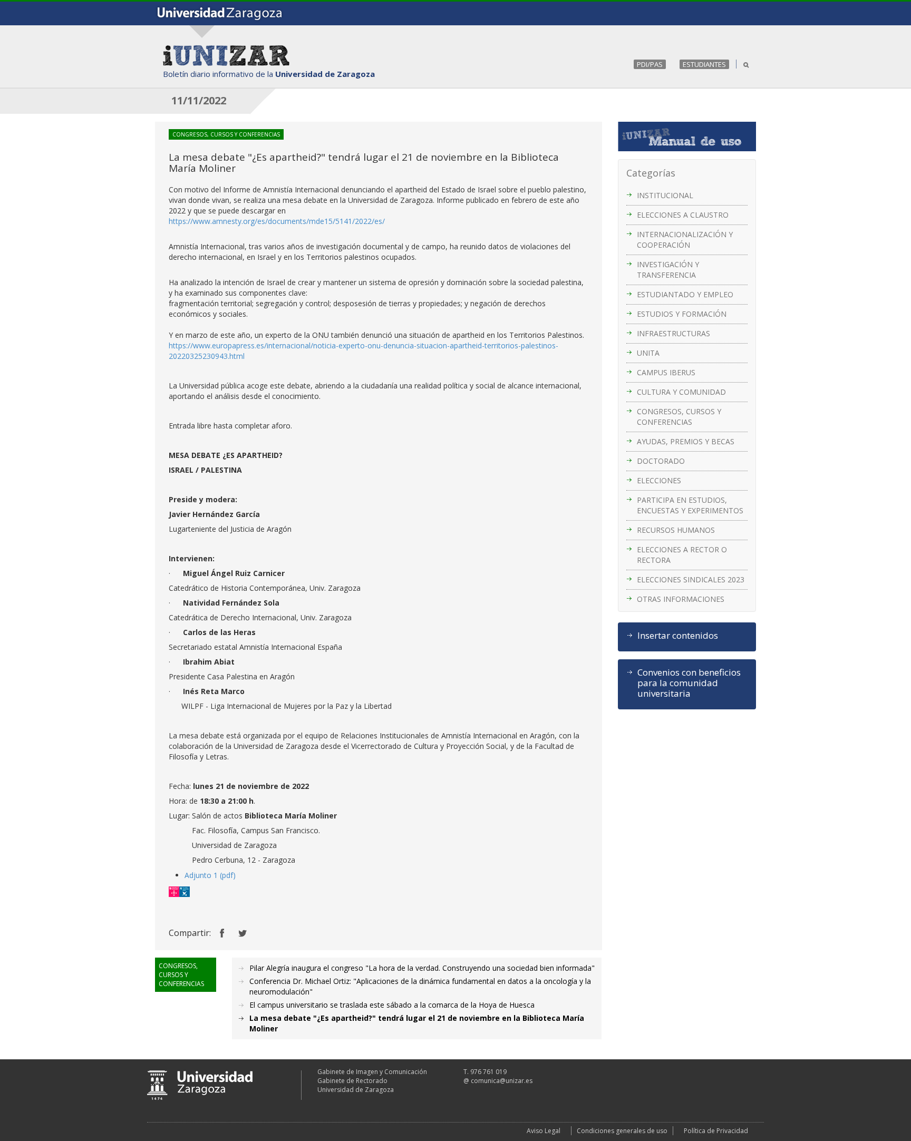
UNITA (648, 353)
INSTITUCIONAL (665, 195)
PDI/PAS (650, 64)
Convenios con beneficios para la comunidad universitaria (689, 683)
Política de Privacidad (716, 1130)
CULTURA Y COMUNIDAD (681, 392)
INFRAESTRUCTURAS (673, 333)
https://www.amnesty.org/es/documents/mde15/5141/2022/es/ (277, 221)
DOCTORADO (661, 461)
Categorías (650, 173)
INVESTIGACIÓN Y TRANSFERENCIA (668, 269)
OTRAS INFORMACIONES (680, 599)
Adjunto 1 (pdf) (210, 875)
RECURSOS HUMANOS (676, 530)
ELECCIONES (659, 480)
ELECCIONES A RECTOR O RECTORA (682, 554)
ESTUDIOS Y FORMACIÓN (681, 314)
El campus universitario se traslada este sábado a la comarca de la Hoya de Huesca (392, 1005)
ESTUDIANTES (704, 64)
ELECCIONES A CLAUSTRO (683, 215)
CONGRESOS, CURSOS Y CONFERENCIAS (679, 416)
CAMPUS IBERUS (666, 372)
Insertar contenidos (677, 635)
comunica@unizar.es (501, 1080)
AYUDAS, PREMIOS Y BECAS (685, 441)
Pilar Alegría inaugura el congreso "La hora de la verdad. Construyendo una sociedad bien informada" (422, 968)
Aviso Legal (543, 1130)
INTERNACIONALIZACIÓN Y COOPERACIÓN (685, 239)
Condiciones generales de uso (622, 1130)
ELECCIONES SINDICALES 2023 (690, 579)
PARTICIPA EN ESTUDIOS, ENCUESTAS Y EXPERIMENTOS (690, 505)
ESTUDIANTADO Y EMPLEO (685, 294)
